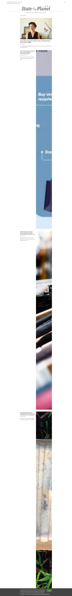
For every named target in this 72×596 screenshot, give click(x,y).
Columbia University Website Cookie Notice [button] (41, 594)
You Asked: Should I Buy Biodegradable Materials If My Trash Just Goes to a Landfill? (27, 414)
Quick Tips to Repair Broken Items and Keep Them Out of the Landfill (35, 41)
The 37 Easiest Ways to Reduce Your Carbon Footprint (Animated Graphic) (27, 52)
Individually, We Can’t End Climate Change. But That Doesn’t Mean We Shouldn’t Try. (27, 233)
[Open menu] (64, 2)
